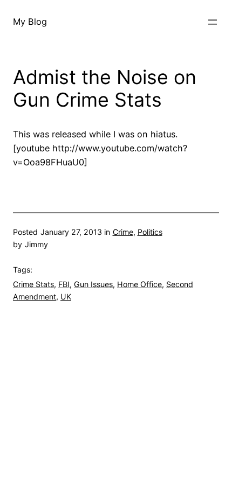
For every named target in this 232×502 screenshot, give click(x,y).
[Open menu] (212, 22)
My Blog (30, 21)
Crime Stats (33, 284)
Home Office (139, 284)
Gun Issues (93, 284)
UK (65, 296)
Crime (123, 231)
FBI (64, 284)
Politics (150, 231)
